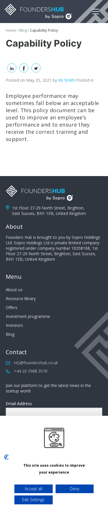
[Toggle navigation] (95, 11)
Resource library (21, 298)
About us (14, 289)
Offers (11, 307)
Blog (23, 30)
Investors (14, 325)
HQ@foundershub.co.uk (36, 362)
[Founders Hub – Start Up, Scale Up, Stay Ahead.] (38, 11)
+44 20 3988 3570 (31, 371)
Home (11, 30)
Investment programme (28, 316)
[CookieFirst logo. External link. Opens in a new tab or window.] (6, 457)
